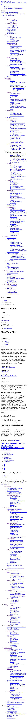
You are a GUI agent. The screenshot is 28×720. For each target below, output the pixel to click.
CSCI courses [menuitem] (13, 96)
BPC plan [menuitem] (9, 288)
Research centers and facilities (17, 684)
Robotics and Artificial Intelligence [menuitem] (18, 250)
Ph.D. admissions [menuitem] (14, 196)
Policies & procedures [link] (12, 226)
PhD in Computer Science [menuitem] (19, 159)
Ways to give (10, 615)
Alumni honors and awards (16, 582)
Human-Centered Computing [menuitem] (17, 249)
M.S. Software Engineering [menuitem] (16, 179)
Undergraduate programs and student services (17, 665)
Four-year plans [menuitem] (14, 95)
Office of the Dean (14, 653)
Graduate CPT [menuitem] (13, 232)
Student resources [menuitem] (11, 120)
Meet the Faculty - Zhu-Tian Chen (9, 376)
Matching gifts (13, 618)
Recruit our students (12, 628)
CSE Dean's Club (14, 611)
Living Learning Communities (17, 500)
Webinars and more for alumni (17, 592)
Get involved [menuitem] (10, 287)
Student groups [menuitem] (10, 280)
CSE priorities (13, 641)
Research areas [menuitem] (10, 239)
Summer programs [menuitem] (11, 281)
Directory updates (8, 458)
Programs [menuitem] (9, 79)
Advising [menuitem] (9, 117)
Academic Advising (12, 523)
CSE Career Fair (14, 545)
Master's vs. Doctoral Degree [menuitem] (17, 155)
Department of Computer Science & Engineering (13, 13)
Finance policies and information (18, 674)
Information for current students (14, 509)
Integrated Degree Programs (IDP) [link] (18, 86)
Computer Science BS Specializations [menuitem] (15, 104)
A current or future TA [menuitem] (12, 27)
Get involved (10, 572)
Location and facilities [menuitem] (12, 44)
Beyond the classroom (12, 495)
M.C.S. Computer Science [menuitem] (16, 168)
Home (5, 300)
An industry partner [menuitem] (11, 33)
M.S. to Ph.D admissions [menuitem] (16, 197)
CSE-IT (9, 566)
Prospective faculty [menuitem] (11, 30)
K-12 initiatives (14, 632)
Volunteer (9, 716)
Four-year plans (14, 534)
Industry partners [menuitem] (11, 275)
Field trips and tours (12, 712)
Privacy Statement (14, 482)
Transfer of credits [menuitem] (14, 231)
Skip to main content (6, 1)
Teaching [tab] (6, 344)
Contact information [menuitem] (12, 43)
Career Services (11, 538)
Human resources (14, 657)
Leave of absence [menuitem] (14, 233)
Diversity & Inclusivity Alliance (14, 565)
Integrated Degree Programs (17, 517)
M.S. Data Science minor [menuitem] (16, 175)
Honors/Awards (11, 580)
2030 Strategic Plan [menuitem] (15, 40)
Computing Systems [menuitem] (15, 245)
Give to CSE (10, 599)
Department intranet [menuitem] (12, 282)
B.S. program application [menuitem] (16, 114)
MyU (5, 477)
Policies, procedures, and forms (17, 537)
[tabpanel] (14, 394)
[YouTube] (4, 468)
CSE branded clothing (15, 593)
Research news (10, 635)
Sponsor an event (11, 718)
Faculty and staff (8, 648)
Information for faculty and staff (14, 649)
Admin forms (7, 456)
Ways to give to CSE (15, 617)
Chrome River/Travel (9, 460)
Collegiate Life (10, 549)
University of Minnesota (15, 480)
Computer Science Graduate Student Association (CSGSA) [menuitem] (17, 220)
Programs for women (15, 503)
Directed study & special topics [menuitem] (17, 189)
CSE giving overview (15, 607)
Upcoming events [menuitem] (14, 67)
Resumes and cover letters (16, 541)
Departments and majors (13, 510)
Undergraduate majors (15, 514)
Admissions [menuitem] (10, 110)
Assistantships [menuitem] (13, 235)
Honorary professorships (16, 697)
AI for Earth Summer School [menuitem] (17, 256)
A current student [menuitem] (11, 19)
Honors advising (14, 535)
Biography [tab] (6, 342)
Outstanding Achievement (16, 583)
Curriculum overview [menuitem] (15, 93)
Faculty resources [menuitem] (11, 291)
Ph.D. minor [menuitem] (13, 172)
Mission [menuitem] (12, 39)
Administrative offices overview (18, 652)
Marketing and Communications (18, 659)
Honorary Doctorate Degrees (17, 587)
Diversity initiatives (14, 634)
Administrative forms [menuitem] (12, 292)
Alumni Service (14, 585)
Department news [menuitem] (14, 58)
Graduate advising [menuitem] (11, 204)
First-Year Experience (15, 556)
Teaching (3, 412)
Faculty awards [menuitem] (10, 260)
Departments (13, 513)
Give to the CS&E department (8, 15)
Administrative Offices (12, 650)
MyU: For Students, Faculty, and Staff (13, 8)
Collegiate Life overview (16, 551)
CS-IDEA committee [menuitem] (12, 285)
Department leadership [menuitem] (12, 41)
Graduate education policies (17, 676)
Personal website (8, 328)
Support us (9, 636)
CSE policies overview (15, 670)
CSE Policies (10, 669)
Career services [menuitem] (13, 139)
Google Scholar (4, 371)
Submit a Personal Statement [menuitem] (17, 116)
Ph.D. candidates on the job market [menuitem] (15, 278)
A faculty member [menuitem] (11, 29)
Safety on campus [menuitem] (14, 48)
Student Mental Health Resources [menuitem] (18, 128)
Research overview (14, 683)
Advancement (13, 645)
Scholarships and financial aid (14, 493)
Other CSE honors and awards (17, 699)
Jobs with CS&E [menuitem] (11, 277)
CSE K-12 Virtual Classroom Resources (17, 713)
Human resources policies (16, 677)
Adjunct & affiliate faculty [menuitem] (13, 268)
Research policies (14, 678)
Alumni (5, 569)
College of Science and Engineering (9, 12)
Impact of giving (14, 614)
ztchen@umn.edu (5, 320)
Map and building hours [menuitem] (16, 46)
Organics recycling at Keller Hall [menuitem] (18, 50)
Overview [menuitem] (9, 36)
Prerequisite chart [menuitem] (14, 97)
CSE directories (14, 624)
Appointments (13, 528)
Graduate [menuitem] (12, 22)
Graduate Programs (14, 663)
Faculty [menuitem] (8, 264)
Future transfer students (12, 489)
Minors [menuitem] (11, 83)
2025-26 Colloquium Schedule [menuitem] (17, 68)
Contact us (12, 603)
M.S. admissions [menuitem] (14, 194)
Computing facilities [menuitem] (15, 47)
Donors (5, 604)
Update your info (14, 597)
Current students (8, 507)
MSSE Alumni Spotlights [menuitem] (16, 64)
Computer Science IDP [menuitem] (18, 88)
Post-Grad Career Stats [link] (15, 156)
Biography (3, 378)
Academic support (14, 530)
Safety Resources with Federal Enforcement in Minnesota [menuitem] (17, 123)
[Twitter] (4, 465)
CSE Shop (12, 690)
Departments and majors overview (18, 512)
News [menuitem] (8, 57)
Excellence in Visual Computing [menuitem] (18, 62)
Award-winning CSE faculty (17, 692)
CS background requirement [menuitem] (17, 186)
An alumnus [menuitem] (10, 32)
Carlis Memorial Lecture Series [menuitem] (17, 74)
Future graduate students (13, 491)
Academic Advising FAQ (16, 526)
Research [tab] (6, 341)
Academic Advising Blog (16, 527)
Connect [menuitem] (6, 270)
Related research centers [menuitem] (13, 252)
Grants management (9, 454)
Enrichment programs (12, 711)
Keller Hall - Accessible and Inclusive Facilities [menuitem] (17, 52)
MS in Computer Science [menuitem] (19, 158)
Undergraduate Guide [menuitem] (12, 118)
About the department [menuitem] (15, 37)
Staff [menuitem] (8, 266)
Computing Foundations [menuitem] (16, 243)
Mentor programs (14, 502)
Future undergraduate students (14, 488)
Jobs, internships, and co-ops (17, 542)
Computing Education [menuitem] (15, 242)
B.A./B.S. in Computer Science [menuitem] (17, 82)
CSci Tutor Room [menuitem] (14, 130)
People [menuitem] (5, 261)
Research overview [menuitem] (11, 238)
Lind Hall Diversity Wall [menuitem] (13, 294)
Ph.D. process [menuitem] (13, 184)
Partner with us (10, 631)
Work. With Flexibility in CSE (14, 704)
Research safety (14, 688)
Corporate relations (14, 643)
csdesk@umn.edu (15, 440)
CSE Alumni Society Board (17, 576)
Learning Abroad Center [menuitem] (16, 141)
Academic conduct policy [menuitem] (16, 147)
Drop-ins (12, 533)
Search (2, 11)
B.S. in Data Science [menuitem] (15, 85)
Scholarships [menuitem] (13, 131)
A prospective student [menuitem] (12, 23)
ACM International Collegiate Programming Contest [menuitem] (17, 136)
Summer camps (10, 708)
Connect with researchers (13, 629)
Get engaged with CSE (15, 573)
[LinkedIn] (4, 469)
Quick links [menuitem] (13, 121)
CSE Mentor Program (15, 579)
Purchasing (6, 457)
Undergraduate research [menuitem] (16, 132)
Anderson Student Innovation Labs (15, 568)
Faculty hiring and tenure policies (18, 673)
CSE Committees (11, 667)
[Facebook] (4, 464)
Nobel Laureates (14, 589)
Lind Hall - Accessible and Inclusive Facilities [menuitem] (16, 55)
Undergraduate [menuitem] (13, 20)
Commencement (14, 531)
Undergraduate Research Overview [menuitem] (18, 254)
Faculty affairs (13, 655)
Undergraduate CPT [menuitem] (15, 149)
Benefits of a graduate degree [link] (14, 152)
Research (3, 346)
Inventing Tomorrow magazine (17, 596)
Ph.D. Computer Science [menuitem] (16, 170)
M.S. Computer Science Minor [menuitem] (17, 169)
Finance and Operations (16, 656)
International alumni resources (17, 594)
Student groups (13, 506)
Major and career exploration (17, 547)
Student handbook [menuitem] (11, 205)
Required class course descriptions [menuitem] (18, 99)
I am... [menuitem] (5, 18)
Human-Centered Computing (8, 367)
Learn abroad (13, 499)
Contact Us (9, 621)
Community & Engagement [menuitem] (10, 284)
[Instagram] (4, 467)
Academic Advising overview (17, 524)
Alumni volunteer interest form (17, 577)
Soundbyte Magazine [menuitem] (15, 60)
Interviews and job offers (16, 544)
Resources (9, 590)
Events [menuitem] (8, 65)
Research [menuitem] (6, 236)
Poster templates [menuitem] (14, 134)
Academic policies (14, 671)
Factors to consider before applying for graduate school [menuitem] (18, 161)
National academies (15, 694)
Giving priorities (14, 610)
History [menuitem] (8, 76)
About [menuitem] (5, 34)
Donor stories (13, 613)
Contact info (7, 453)
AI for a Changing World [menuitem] (16, 61)
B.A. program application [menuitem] (16, 113)
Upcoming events (14, 575)
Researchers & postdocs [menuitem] (13, 267)
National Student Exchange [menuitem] (16, 142)
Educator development (12, 715)
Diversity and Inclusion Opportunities (15, 497)
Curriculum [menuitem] (9, 92)
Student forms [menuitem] (13, 217)
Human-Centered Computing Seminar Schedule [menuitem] (17, 70)
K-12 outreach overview (13, 706)
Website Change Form (10, 448)
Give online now (14, 601)
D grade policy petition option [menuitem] (17, 148)
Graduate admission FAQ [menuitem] (16, 193)
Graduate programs (14, 516)
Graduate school (14, 548)
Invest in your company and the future (16, 627)
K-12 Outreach (7, 705)
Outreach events (11, 709)
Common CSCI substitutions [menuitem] (17, 106)
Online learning (14, 521)
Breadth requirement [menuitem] (15, 187)
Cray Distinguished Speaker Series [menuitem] (18, 75)
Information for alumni (12, 570)
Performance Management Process (15, 702)
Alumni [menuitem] (9, 274)
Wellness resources (11, 563)
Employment (7, 461)
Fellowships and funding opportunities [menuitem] (16, 202)
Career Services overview (16, 540)
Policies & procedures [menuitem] (12, 144)
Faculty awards (10, 691)
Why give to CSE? (14, 600)
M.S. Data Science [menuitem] (14, 173)
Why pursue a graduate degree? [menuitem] (17, 154)
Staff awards (10, 701)
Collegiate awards (14, 698)
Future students (7, 486)
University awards (14, 695)
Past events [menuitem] (12, 72)
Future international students (14, 492)
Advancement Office (15, 622)
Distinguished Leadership (16, 586)
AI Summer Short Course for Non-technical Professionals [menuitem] (15, 272)
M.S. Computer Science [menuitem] (16, 166)
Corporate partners (8, 625)
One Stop (6, 6)
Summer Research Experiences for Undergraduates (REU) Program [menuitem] (18, 258)
